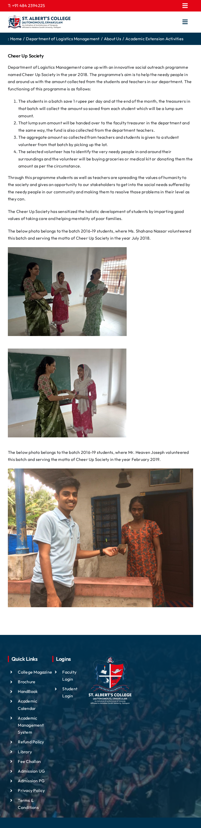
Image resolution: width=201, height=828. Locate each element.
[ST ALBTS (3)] (39, 22)
